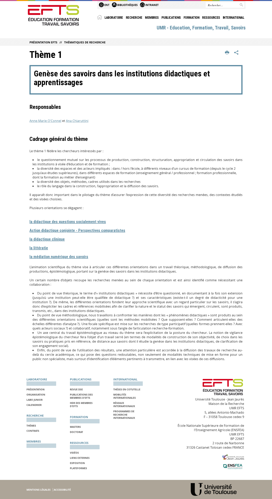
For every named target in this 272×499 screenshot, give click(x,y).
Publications (171, 17)
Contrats (32, 431)
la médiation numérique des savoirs (58, 256)
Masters (75, 427)
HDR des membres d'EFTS (81, 404)
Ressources (211, 17)
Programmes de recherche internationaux (124, 415)
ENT (107, 5)
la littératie (38, 248)
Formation (191, 17)
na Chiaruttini (78, 121)
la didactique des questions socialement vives (67, 221)
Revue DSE (76, 389)
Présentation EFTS (43, 42)
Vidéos (74, 452)
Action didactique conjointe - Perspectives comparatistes (77, 230)
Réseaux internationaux (124, 404)
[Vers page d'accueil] (53, 15)
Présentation (35, 389)
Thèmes (31, 425)
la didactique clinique (47, 239)
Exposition (77, 463)
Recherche (134, 17)
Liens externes (80, 458)
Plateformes (78, 468)
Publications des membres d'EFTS (81, 396)
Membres (152, 17)
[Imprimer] (227, 53)
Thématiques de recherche (85, 42)
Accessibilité (62, 489)
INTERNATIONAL (233, 17)
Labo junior (34, 400)
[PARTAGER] (236, 53)
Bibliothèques (127, 5)
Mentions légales (38, 489)
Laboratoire (114, 17)
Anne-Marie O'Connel (45, 121)
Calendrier (34, 405)
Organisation (35, 394)
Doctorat (76, 432)
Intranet (152, 5)
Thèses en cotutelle (126, 389)
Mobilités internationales (124, 396)
